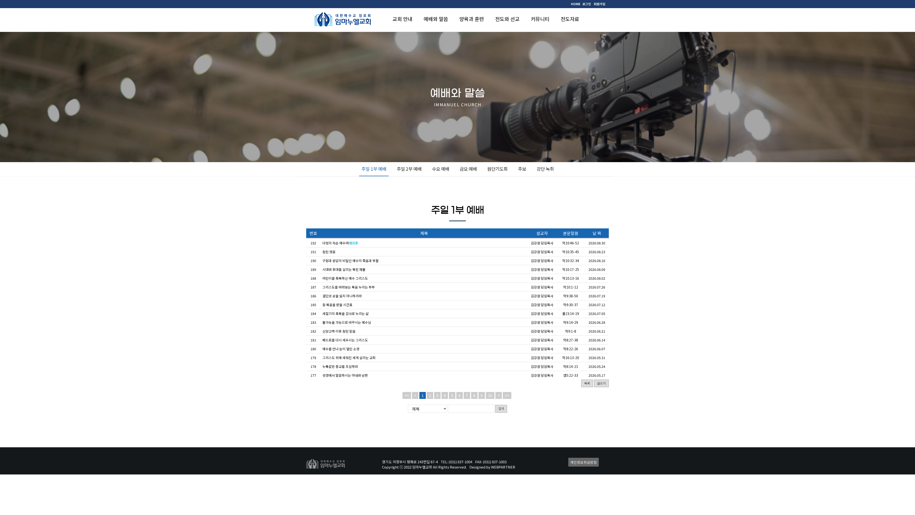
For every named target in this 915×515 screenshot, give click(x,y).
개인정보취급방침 (583, 462)
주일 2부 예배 (409, 168)
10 (490, 395)
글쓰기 (601, 383)
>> (507, 395)
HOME (575, 4)
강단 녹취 (545, 168)
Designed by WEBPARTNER (492, 466)
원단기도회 (497, 168)
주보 (522, 168)
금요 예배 (468, 168)
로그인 (586, 4)
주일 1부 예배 (373, 168)
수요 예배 (440, 168)
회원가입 (599, 4)
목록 (587, 383)
